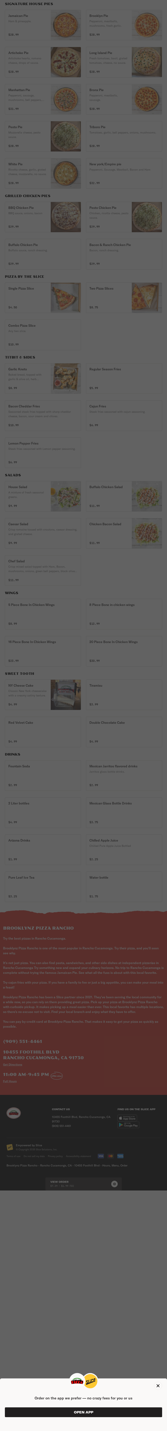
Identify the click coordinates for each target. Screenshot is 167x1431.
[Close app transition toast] (158, 1386)
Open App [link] (83, 1412)
